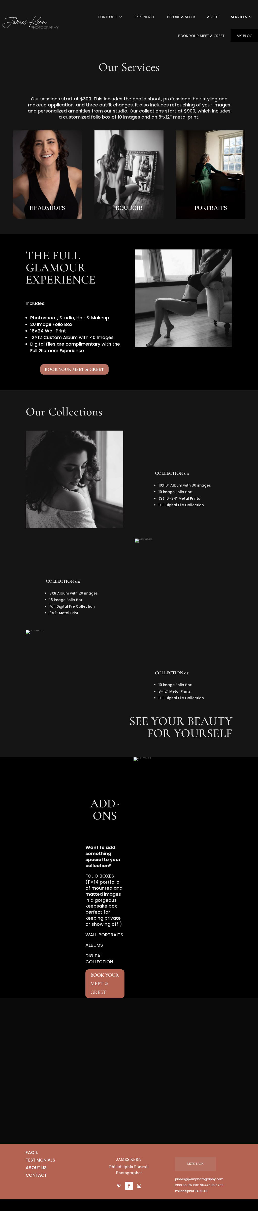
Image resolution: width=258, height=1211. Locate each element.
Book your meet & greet (201, 35)
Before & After (181, 16)
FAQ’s (32, 1151)
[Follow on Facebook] (129, 1186)
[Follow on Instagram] (139, 1186)
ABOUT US (36, 1167)
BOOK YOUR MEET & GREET (74, 369)
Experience (145, 16)
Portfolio (107, 16)
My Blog (244, 35)
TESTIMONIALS (40, 1159)
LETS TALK (195, 1164)
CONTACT (36, 1174)
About (213, 16)
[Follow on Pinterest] (119, 1186)
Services (239, 16)
